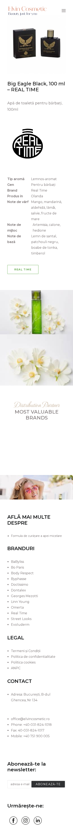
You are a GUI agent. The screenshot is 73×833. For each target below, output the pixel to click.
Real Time (19, 613)
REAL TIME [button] (22, 269)
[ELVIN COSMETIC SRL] (27, 11)
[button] (63, 10)
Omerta (17, 607)
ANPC (15, 668)
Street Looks (21, 619)
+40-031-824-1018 (37, 725)
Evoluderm (20, 625)
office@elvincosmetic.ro (30, 719)
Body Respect (22, 573)
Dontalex (18, 590)
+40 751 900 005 (36, 736)
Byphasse (18, 579)
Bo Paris (17, 567)
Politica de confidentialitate (33, 657)
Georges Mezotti (24, 596)
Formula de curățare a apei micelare (36, 536)
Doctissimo (19, 585)
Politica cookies (23, 662)
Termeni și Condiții (25, 651)
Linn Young (20, 602)
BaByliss (17, 562)
